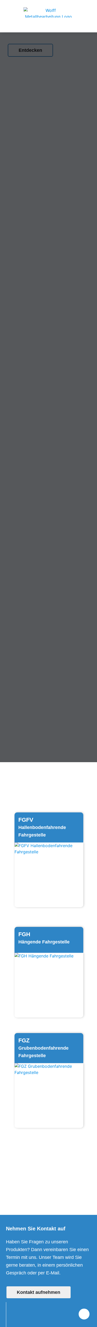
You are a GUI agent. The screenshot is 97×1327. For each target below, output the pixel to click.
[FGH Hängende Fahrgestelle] (49, 985)
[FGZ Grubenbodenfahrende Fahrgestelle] (49, 1095)
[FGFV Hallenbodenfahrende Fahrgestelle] (49, 874)
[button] (48, 26)
